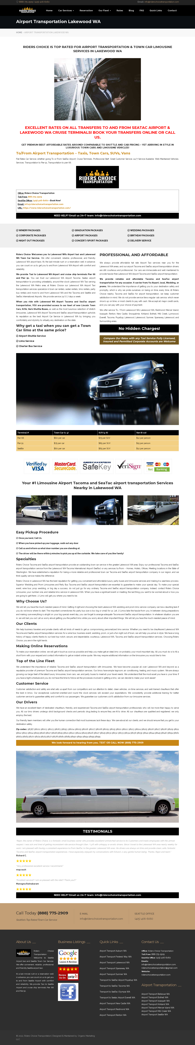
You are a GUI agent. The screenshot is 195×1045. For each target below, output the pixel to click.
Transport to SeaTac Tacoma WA (115, 986)
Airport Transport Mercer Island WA (157, 1008)
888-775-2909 (35, 197)
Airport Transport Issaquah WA (155, 1001)
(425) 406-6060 (40, 200)
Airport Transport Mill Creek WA (156, 1011)
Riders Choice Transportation (37, 1036)
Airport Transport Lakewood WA (114, 962)
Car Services (65, 10)
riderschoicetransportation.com (155, 975)
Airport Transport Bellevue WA (155, 994)
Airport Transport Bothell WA (154, 997)
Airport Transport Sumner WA (113, 974)
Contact (172, 10)
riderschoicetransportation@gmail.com (159, 968)
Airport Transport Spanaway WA (114, 968)
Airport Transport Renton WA (113, 1015)
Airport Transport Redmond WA (114, 1009)
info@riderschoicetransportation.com (162, 2)
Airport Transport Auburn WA (113, 951)
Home (49, 10)
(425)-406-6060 (42, 2)
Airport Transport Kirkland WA (155, 1004)
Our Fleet (103, 10)
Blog (131, 10)
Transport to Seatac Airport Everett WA (117, 997)
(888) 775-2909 (26, 2)
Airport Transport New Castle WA (115, 1003)
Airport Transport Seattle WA (154, 1014)
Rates (120, 10)
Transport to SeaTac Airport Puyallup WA (118, 980)
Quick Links (156, 10)
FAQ (142, 10)
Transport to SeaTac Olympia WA (115, 992)
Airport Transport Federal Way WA (115, 957)
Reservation (86, 10)
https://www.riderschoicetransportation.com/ (47, 208)
